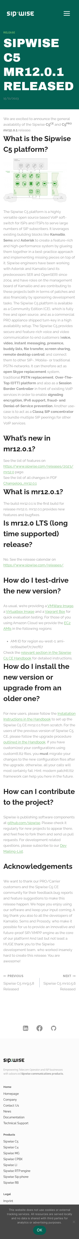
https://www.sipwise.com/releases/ (33, 565)
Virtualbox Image (20, 611)
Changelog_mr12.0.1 (20, 483)
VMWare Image (60, 606)
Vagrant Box (55, 611)
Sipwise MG (11, 1153)
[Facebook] (39, 1028)
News (7, 1111)
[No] (74, 1222)
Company (10, 1099)
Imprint (8, 1201)
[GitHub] (53, 1028)
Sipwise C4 (11, 1147)
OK (39, 1230)
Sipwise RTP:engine (16, 1171)
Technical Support (15, 1123)
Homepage (11, 1093)
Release (9, 32)
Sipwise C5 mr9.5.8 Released (18, 982)
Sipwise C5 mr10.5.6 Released (59, 982)
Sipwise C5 (11, 1141)
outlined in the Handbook (24, 742)
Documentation (13, 1117)
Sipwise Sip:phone (15, 1176)
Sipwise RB (11, 1182)
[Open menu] (66, 12)
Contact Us (11, 1105)
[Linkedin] (25, 1028)
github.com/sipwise (23, 823)
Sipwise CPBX (13, 1159)
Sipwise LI (10, 1165)
